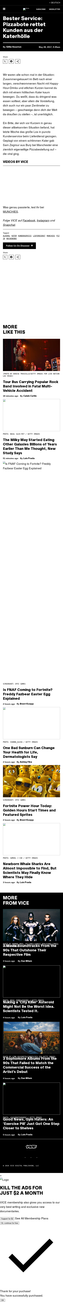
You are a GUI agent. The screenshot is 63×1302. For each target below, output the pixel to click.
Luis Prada (29, 458)
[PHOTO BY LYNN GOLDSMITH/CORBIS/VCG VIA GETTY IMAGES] (31, 1038)
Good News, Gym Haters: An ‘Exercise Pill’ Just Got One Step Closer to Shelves (31, 1124)
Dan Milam (26, 961)
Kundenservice (25, 236)
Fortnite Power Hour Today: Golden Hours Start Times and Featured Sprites (29, 811)
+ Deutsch (54, 3)
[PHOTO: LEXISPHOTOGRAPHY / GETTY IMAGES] (31, 1099)
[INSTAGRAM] (28, 1157)
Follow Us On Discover (18, 245)
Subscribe (41, 9)
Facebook (29, 220)
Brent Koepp (27, 704)
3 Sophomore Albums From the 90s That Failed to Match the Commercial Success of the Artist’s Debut (30, 1065)
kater (14, 236)
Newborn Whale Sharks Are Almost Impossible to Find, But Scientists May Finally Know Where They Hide (29, 871)
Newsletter (54, 9)
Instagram (43, 220)
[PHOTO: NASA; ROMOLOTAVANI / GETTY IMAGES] (31, 981)
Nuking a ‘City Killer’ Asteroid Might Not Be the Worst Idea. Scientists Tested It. (28, 1007)
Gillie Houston (13, 47)
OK (2, 1300)
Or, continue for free (9, 1223)
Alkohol (6, 236)
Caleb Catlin (30, 396)
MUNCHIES (10, 211)
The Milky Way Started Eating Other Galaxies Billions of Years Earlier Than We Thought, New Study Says (30, 447)
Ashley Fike (26, 762)
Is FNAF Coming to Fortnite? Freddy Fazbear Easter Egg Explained (27, 694)
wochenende (11, 239)
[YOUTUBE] (40, 1157)
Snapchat (9, 225)
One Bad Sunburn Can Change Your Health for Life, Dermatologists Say (29, 753)
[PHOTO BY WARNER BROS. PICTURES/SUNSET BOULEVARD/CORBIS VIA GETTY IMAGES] (31, 925)
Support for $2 (7, 1219)
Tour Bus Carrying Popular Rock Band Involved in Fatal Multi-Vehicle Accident (30, 387)
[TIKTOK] (34, 1157)
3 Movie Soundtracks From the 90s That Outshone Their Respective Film (29, 950)
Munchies (51, 236)
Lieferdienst (39, 236)
